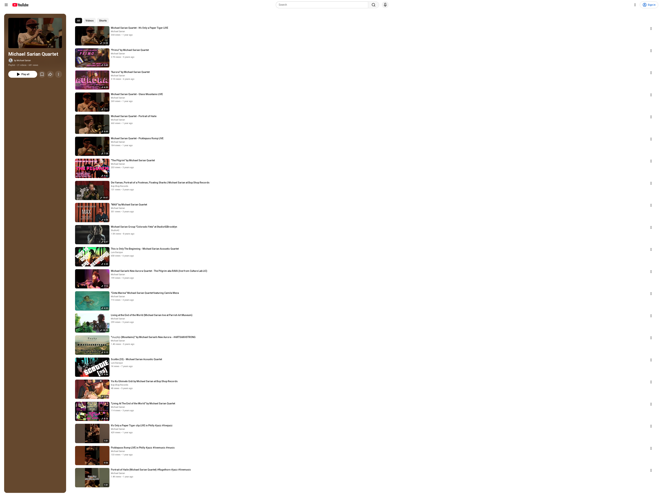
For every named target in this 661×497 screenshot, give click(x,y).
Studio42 (115, 230)
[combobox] (323, 5)
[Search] (373, 4)
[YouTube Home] (20, 5)
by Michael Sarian (22, 60)
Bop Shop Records (119, 186)
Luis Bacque (117, 252)
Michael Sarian (118, 31)
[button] (35, 33)
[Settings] (635, 5)
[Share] (50, 74)
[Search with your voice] (385, 4)
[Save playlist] (42, 74)
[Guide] (6, 5)
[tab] (78, 20)
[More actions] (58, 74)
